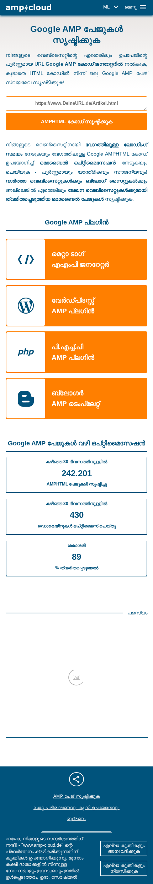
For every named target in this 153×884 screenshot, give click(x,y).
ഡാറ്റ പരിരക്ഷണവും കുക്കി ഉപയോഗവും (76, 807)
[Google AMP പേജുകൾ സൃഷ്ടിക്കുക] (28, 8)
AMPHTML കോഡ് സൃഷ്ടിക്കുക (76, 121)
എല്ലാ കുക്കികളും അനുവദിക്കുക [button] (123, 848)
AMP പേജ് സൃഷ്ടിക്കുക (76, 796)
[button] (112, 7)
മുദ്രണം (76, 818)
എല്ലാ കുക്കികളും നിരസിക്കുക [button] (123, 868)
